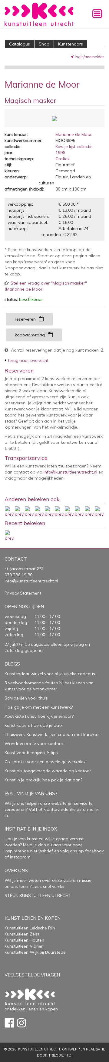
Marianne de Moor (73, 134)
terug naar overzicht (28, 360)
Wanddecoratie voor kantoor (34, 743)
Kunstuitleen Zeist (22, 934)
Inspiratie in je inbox (31, 829)
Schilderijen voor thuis (26, 698)
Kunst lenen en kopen (33, 918)
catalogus (19, 44)
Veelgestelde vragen (32, 975)
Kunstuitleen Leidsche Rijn (30, 928)
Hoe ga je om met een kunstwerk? (39, 707)
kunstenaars (70, 44)
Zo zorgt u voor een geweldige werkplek (45, 761)
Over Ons (16, 870)
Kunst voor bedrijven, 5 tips (31, 752)
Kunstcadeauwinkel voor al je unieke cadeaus (50, 673)
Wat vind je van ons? (31, 793)
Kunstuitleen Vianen (24, 946)
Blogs (12, 664)
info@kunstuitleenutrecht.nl (70, 472)
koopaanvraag (30, 335)
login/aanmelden (89, 56)
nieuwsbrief (41, 851)
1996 (60, 152)
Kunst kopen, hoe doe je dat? (33, 725)
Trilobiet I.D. (60, 1055)
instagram (20, 857)
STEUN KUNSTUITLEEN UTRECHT (38, 895)
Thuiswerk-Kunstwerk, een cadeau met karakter (52, 734)
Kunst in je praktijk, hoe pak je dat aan (43, 780)
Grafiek (62, 158)
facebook (94, 851)
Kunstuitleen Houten (24, 940)
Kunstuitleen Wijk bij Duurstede (35, 952)
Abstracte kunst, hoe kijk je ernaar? (39, 716)
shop (44, 44)
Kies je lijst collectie (74, 146)
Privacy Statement (23, 593)
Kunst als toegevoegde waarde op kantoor (48, 771)
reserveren (25, 319)
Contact (16, 559)
